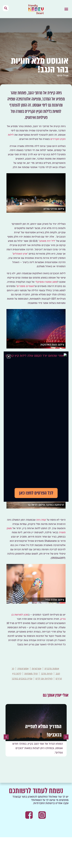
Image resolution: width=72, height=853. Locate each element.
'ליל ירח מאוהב (47, 241)
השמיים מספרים (25, 286)
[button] (66, 9)
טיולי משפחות (31, 673)
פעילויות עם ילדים (43, 678)
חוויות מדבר (46, 673)
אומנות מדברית (51, 668)
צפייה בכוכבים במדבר (22, 678)
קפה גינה (41, 520)
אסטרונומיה (23, 668)
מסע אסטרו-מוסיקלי (46, 282)
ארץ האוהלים (20, 253)
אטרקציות (36, 668)
